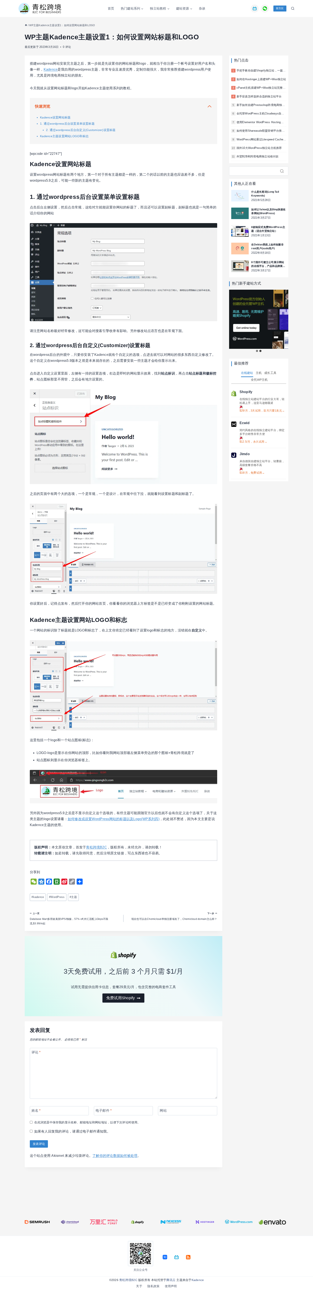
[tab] (257, 351)
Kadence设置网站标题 (55, 117)
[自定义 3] (176, 1257)
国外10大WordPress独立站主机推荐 (259, 148)
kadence (38, 897)
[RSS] (188, 1257)
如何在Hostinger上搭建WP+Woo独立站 (261, 79)
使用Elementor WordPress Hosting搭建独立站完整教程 (271, 122)
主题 (73, 897)
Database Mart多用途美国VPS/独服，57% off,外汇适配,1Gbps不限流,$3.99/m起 (69, 918)
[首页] (26, 25)
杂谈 (202, 8)
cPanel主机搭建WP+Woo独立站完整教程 (263, 87)
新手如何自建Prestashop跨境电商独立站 (262, 105)
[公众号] (265, 8)
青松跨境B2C (96, 847)
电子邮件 (104, 1110)
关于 (139, 1286)
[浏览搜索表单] (291, 8)
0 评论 (67, 46)
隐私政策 (153, 1286)
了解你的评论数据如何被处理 (114, 1155)
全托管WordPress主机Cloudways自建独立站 (265, 113)
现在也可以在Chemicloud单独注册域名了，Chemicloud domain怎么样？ (174, 916)
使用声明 (171, 1286)
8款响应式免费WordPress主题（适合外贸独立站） (268, 229)
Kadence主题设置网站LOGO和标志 (64, 136)
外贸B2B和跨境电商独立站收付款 (258, 156)
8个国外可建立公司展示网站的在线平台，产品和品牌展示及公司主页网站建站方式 (268, 264)
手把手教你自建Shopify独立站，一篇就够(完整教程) (269, 70)
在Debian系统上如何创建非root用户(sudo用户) (267, 246)
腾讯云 (170, 1280)
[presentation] (240, 196)
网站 (163, 1110)
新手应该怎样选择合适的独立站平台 (259, 96)
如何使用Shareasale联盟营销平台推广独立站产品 (268, 130)
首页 (111, 8)
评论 (36, 1052)
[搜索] (283, 171)
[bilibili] (255, 8)
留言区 (280, 8)
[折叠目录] (209, 106)
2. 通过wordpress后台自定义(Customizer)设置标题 (80, 130)
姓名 (36, 1110)
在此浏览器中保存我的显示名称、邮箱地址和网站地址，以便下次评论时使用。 (87, 1122)
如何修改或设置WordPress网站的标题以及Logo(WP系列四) (113, 819)
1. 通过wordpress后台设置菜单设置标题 (67, 123)
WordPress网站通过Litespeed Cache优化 (263, 139)
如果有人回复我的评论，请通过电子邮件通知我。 (72, 1131)
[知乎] (165, 1257)
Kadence (51, 69)
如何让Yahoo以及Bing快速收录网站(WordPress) (268, 211)
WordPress (57, 897)
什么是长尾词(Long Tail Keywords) (265, 193)
